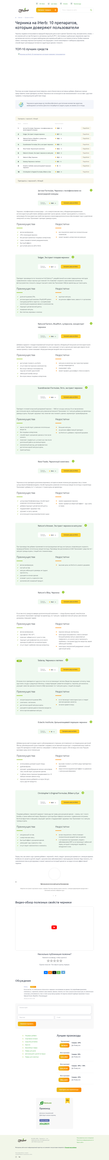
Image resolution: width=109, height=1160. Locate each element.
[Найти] (92, 10)
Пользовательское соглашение (85, 1138)
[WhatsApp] (59, 972)
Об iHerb (42, 4)
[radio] (48, 961)
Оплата (65, 4)
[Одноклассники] (50, 972)
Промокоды (77, 4)
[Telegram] (63, 972)
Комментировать (26, 1024)
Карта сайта (80, 1142)
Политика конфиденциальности (85, 1140)
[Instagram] (16, 1157)
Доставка (54, 4)
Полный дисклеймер (70, 1147)
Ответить (33, 986)
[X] (54, 972)
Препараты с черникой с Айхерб (28, 118)
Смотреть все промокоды (69, 1090)
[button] (53, 896)
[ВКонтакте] (46, 972)
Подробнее (86, 128)
